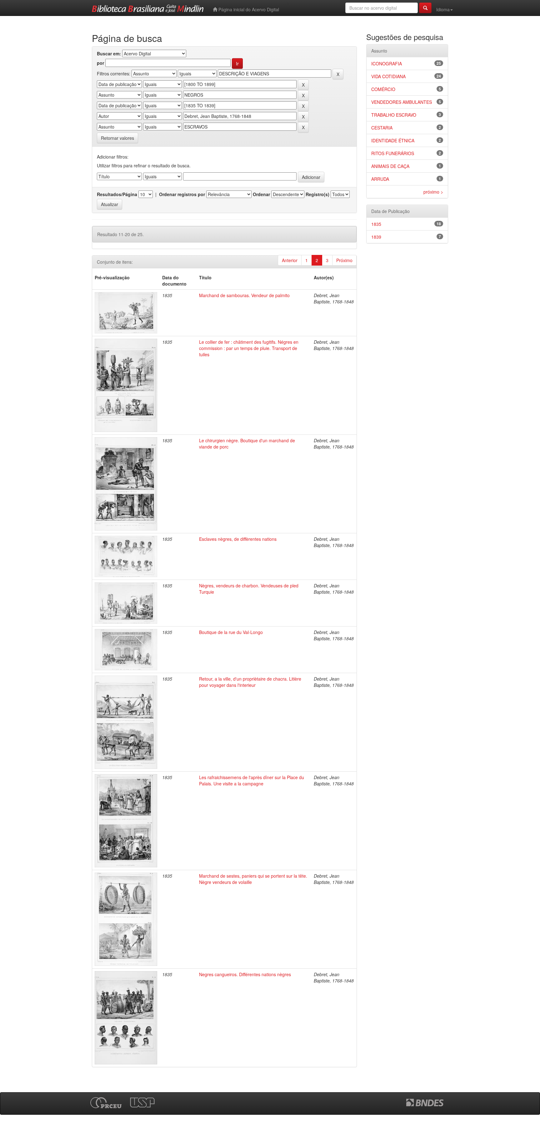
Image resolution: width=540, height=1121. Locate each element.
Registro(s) (317, 194)
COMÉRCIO (383, 89)
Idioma (443, 9)
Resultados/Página (117, 194)
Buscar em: (109, 53)
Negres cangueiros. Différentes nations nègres (245, 974)
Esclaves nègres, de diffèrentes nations (238, 539)
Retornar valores (117, 138)
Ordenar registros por (182, 194)
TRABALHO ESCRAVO (393, 115)
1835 (376, 224)
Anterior (290, 260)
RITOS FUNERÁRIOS (392, 153)
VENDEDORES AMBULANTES (401, 102)
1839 (376, 237)
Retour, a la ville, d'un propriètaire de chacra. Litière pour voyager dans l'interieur (250, 682)
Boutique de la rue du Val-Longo (231, 632)
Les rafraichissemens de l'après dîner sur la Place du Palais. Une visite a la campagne (251, 780)
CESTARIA (381, 127)
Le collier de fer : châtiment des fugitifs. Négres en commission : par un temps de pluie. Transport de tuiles (248, 348)
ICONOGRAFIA (386, 63)
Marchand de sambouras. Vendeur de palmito (244, 295)
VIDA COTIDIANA (388, 76)
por (100, 63)
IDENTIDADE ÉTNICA (392, 140)
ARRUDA (380, 179)
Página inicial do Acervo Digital (248, 9)
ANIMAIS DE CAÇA (390, 166)
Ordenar (261, 194)
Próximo (344, 260)
